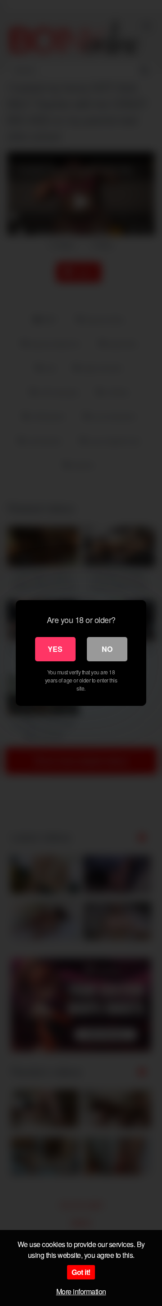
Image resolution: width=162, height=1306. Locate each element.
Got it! (81, 1272)
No (107, 649)
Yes (55, 649)
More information (81, 1291)
